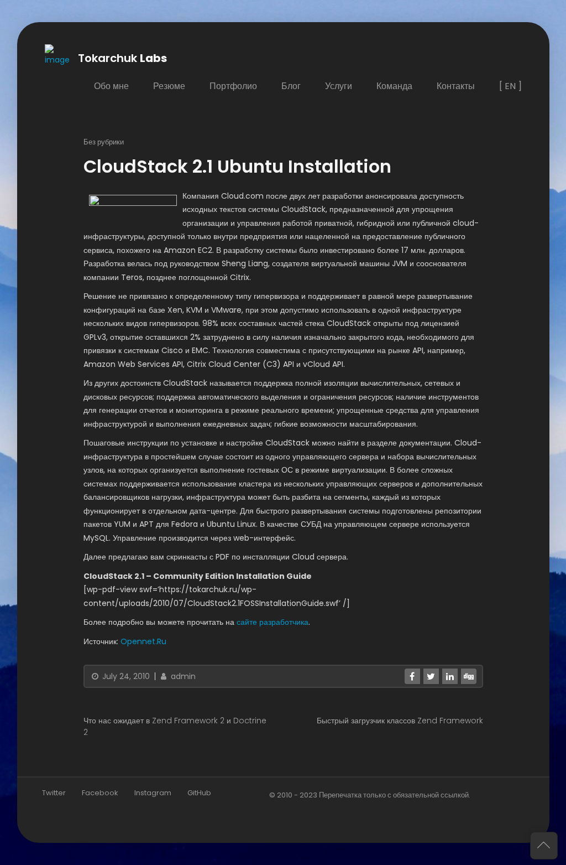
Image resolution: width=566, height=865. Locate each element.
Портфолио (232, 86)
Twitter (54, 793)
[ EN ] (510, 86)
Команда (394, 86)
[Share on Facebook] (412, 676)
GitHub (199, 793)
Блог (290, 86)
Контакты (455, 86)
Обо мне (110, 86)
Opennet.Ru (143, 641)
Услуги (338, 86)
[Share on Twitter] (430, 676)
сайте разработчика (272, 622)
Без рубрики (103, 142)
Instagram (152, 793)
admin (182, 676)
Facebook (100, 793)
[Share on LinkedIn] (449, 676)
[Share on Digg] (468, 676)
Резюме (169, 86)
